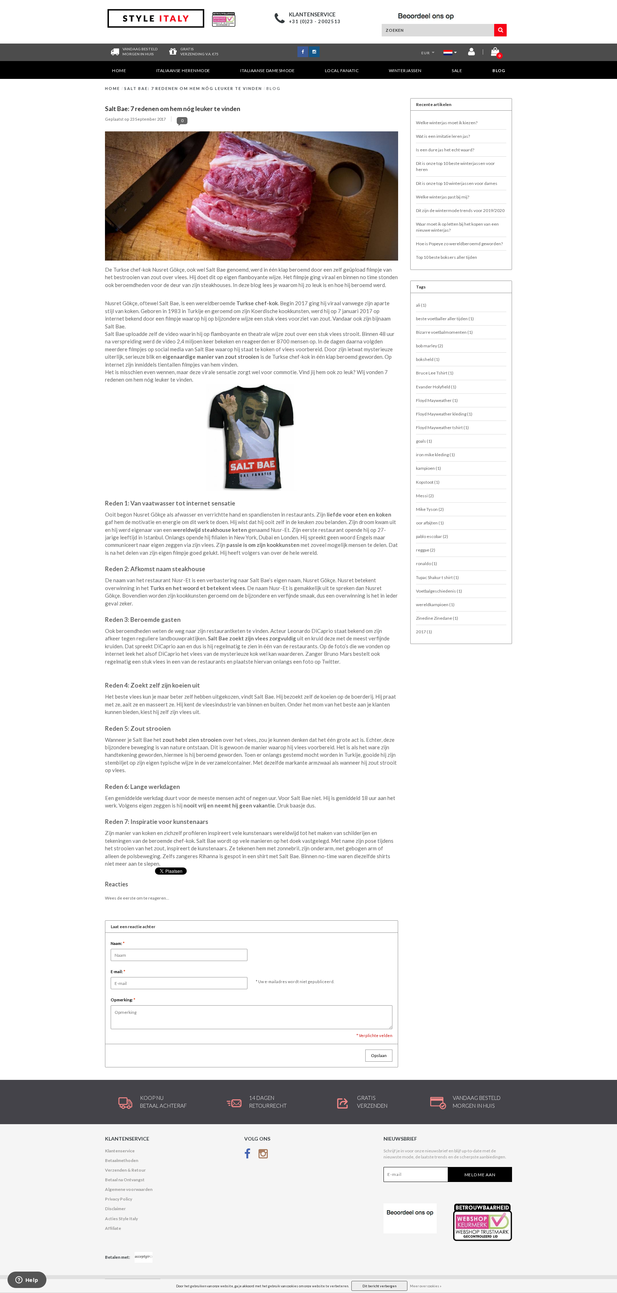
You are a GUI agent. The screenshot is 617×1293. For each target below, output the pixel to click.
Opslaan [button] (379, 1055)
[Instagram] (263, 1155)
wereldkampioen (435, 604)
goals (424, 441)
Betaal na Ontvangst (125, 1179)
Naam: (118, 943)
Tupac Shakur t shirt (437, 577)
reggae (425, 550)
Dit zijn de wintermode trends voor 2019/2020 (460, 210)
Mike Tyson (430, 509)
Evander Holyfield (436, 386)
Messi (425, 495)
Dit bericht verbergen (379, 1286)
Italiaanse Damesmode (267, 70)
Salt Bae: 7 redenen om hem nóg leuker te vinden (193, 88)
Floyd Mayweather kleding (444, 414)
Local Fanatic (342, 70)
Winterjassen (405, 70)
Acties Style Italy (121, 1218)
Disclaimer (115, 1208)
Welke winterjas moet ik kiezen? (446, 122)
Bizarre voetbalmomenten (444, 332)
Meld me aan (480, 1174)
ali (421, 305)
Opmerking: (123, 999)
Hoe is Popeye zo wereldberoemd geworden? (459, 243)
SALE (457, 70)
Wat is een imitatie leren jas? (443, 136)
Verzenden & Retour (125, 1170)
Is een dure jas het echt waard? (445, 149)
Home (119, 70)
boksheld (428, 359)
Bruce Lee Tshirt (434, 373)
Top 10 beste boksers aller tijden (446, 257)
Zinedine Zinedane (437, 618)
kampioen (428, 468)
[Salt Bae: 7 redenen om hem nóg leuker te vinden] (251, 198)
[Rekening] (471, 53)
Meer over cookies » (425, 1286)
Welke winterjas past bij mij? (442, 197)
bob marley (429, 345)
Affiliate (113, 1228)
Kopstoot (428, 482)
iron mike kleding (435, 454)
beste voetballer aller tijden (445, 318)
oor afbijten (430, 522)
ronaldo (426, 563)
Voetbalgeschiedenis (439, 591)
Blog (498, 70)
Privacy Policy (118, 1199)
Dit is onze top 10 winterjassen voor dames (456, 183)
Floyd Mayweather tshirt (442, 427)
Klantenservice (120, 1150)
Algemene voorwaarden (128, 1189)
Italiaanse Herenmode (183, 70)
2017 (424, 631)
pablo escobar (432, 536)
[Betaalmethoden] (143, 1257)
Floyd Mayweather (437, 400)
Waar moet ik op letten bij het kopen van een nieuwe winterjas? (457, 227)
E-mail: (118, 971)
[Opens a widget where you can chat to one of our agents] (26, 1280)
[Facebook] (247, 1155)
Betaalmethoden (121, 1160)
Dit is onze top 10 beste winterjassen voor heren (455, 166)
